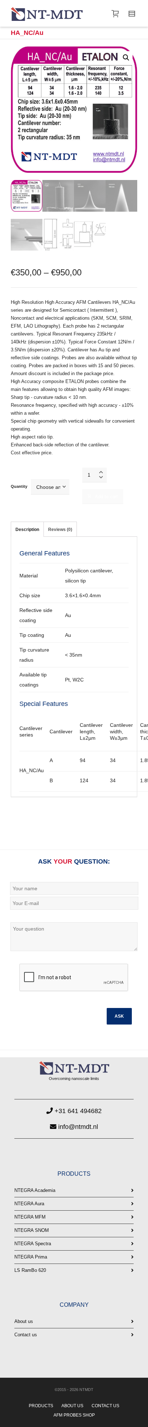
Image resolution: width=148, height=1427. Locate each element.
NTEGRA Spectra (32, 1243)
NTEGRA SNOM (31, 1230)
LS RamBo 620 (30, 1270)
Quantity (19, 486)
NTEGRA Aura (29, 1203)
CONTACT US (105, 1405)
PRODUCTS (41, 1405)
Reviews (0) (60, 529)
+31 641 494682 (77, 1111)
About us (23, 1321)
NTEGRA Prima (30, 1257)
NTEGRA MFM (30, 1217)
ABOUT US (72, 1405)
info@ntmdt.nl (77, 1126)
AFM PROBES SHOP (74, 1415)
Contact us (25, 1334)
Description (27, 529)
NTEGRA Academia (34, 1190)
